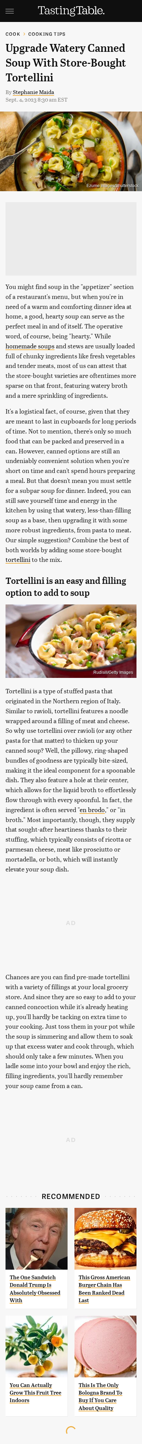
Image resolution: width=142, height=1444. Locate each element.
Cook (13, 34)
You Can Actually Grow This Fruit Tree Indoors (35, 1393)
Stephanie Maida (33, 92)
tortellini (18, 559)
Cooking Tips (46, 34)
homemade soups (30, 346)
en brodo (92, 809)
